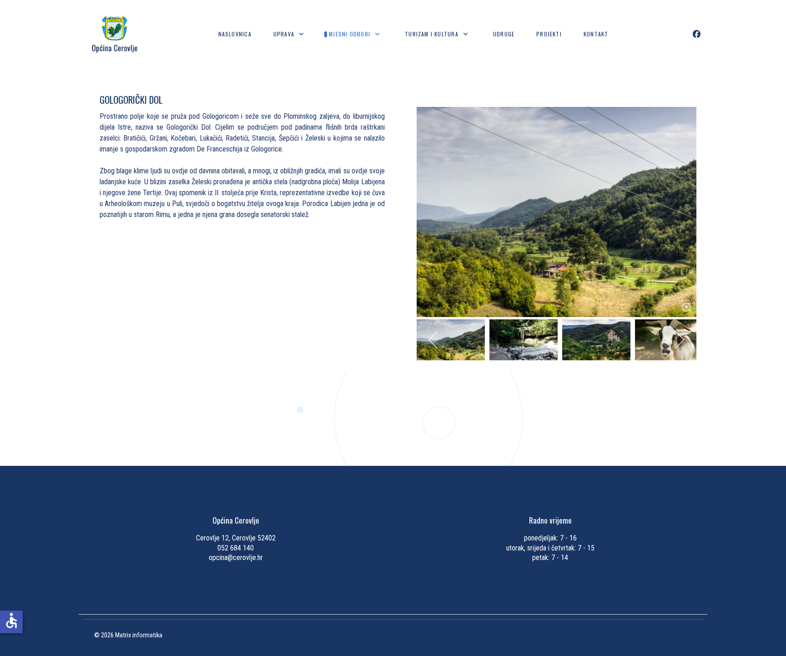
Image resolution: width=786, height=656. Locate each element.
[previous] (433, 339)
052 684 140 (235, 548)
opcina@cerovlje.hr (236, 557)
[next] (679, 339)
